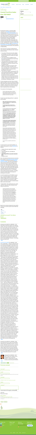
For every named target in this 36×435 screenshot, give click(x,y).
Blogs (4, 7)
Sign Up (30, 425)
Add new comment (3, 218)
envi (1, 211)
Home (1, 7)
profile (31, 4)
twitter (2, 423)
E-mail (1, 372)
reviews (13, 4)
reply (2, 240)
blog (23, 4)
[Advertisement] (9, 411)
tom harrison (2, 213)
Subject (1, 382)
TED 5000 (8, 31)
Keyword (22, 13)
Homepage (2, 377)
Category (22, 11)
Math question (3, 395)
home (17, 432)
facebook (3, 425)
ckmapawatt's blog (8, 7)
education (27, 4)
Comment (2, 385)
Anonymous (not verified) (4, 242)
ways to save (18, 4)
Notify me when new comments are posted (8, 380)
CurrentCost (2, 210)
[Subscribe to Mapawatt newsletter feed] (18, 426)
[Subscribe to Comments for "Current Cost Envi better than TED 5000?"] (0, 403)
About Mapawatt (12, 423)
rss (2, 426)
